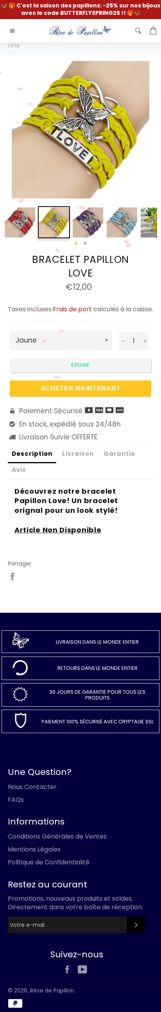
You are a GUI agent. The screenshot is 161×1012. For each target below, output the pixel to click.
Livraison (78, 454)
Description (32, 454)
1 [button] (76, 244)
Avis (19, 470)
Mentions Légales (34, 849)
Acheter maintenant (81, 388)
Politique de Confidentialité (48, 862)
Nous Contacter (32, 786)
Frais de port (72, 309)
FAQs (16, 799)
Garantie (119, 454)
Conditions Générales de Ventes (57, 836)
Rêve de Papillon (52, 990)
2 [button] (85, 244)
